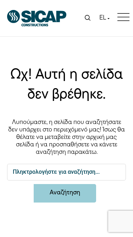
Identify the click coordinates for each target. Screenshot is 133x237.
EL (102, 18)
